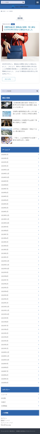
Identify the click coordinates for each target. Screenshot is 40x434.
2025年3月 (4, 162)
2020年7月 (4, 371)
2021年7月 (4, 325)
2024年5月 (4, 196)
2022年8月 (4, 276)
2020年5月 (4, 379)
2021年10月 (5, 314)
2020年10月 (5, 360)
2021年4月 (4, 337)
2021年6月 (4, 329)
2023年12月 (5, 215)
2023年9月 (4, 227)
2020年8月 (4, 367)
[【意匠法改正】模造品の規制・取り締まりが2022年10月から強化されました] (20, 60)
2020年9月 (4, 363)
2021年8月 (4, 322)
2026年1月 (4, 154)
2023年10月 (5, 223)
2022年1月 (4, 303)
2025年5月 (4, 158)
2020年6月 (4, 375)
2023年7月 (4, 234)
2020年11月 (5, 356)
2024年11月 (5, 173)
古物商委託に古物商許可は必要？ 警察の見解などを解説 (25, 121)
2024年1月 (4, 211)
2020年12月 (5, 352)
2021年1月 (4, 348)
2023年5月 (4, 242)
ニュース (4, 394)
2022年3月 (4, 295)
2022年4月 (4, 291)
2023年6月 (4, 238)
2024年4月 (4, 200)
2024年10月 (5, 177)
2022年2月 (4, 299)
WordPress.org (6, 425)
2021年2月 (4, 344)
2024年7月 (4, 189)
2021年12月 (5, 306)
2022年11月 (5, 265)
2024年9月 (4, 181)
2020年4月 (4, 382)
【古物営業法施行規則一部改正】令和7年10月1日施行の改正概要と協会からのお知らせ (25, 105)
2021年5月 (4, 333)
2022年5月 (4, 287)
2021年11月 (5, 310)
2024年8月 (4, 185)
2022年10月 (5, 268)
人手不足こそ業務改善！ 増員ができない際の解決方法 (25, 130)
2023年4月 (4, 246)
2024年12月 (5, 170)
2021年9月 (4, 318)
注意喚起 (4, 406)
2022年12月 (5, 261)
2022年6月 (4, 284)
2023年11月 (5, 219)
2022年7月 (4, 280)
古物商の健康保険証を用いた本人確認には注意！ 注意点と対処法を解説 (25, 112)
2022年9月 (4, 272)
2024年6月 (4, 192)
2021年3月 (4, 341)
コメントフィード (7, 423)
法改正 (3, 402)
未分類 (3, 398)
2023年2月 (4, 253)
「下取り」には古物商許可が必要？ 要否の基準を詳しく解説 (25, 139)
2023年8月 (4, 230)
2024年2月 (4, 208)
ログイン (4, 418)
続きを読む (8, 79)
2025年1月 (4, 166)
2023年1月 (4, 257)
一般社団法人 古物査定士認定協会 (17, 431)
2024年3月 (4, 204)
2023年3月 (4, 249)
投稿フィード (5, 420)
